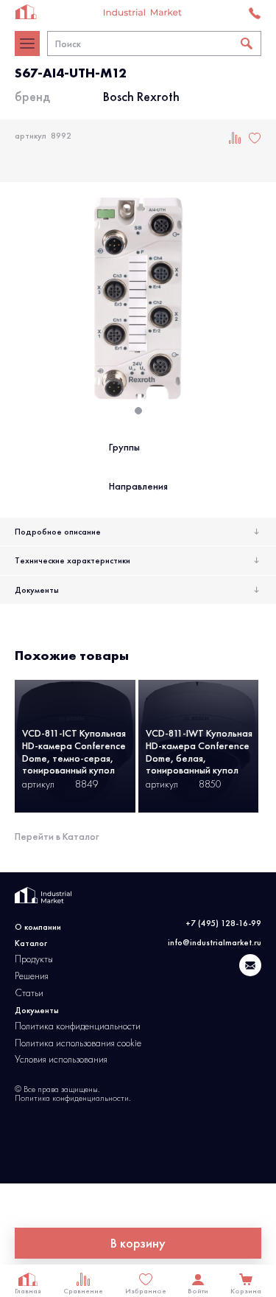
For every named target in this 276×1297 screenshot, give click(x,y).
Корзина (245, 1288)
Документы (37, 590)
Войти (198, 1288)
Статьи (29, 993)
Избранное (145, 1288)
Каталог (31, 943)
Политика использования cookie (78, 1043)
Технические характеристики (72, 560)
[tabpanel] (138, 298)
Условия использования (61, 1059)
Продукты (34, 959)
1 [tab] (142, 415)
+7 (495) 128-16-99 (223, 923)
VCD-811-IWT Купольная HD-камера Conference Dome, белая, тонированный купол (199, 751)
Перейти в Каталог (57, 836)
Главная (28, 1288)
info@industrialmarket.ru (214, 942)
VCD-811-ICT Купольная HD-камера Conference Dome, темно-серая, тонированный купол (74, 751)
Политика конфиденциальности (78, 1026)
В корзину (138, 1242)
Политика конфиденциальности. (72, 1098)
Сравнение (83, 1288)
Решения (32, 976)
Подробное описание (58, 532)
